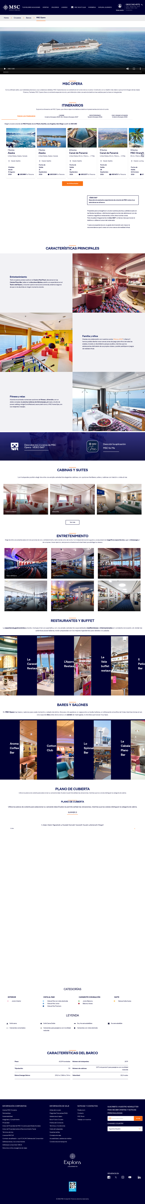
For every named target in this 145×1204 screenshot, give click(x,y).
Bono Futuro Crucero (56, 1119)
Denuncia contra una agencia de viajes (14, 1148)
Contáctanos (129, 10)
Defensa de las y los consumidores (13, 1142)
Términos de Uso (7, 1132)
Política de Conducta (56, 1123)
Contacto (80, 1113)
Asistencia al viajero (56, 1116)
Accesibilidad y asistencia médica (60, 1138)
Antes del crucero (55, 1110)
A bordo (64, 7)
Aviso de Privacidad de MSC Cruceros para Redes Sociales (21, 1126)
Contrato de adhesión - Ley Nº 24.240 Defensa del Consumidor (22, 1138)
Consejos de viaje (55, 1135)
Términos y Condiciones (57, 1126)
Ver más (72, 522)
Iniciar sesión (120, 10)
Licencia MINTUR (8, 1135)
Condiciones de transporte (58, 1142)
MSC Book (80, 1116)
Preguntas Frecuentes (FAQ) (58, 1113)
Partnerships (6, 1113)
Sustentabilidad (7, 1116)
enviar (138, 1118)
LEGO (121, 339)
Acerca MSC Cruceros (9, 1110)
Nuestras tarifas (55, 1132)
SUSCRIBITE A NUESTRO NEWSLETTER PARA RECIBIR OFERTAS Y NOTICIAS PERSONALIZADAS (123, 1110)
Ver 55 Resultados (72, 183)
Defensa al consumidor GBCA (12, 1145)
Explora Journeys (105, 7)
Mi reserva (92, 7)
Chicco (115, 339)
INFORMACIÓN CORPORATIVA (14, 1106)
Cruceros (55, 7)
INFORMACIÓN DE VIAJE (59, 1106)
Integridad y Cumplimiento (11, 1119)
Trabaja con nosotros (84, 1119)
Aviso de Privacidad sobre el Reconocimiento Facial (19, 1129)
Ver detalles (26, 499)
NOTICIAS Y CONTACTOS (87, 1106)
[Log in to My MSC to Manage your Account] (120, 6)
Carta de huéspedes (56, 1129)
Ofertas (46, 7)
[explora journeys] (72, 1160)
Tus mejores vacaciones (31, 7)
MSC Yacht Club (80, 7)
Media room (81, 1110)
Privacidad (5, 1123)
